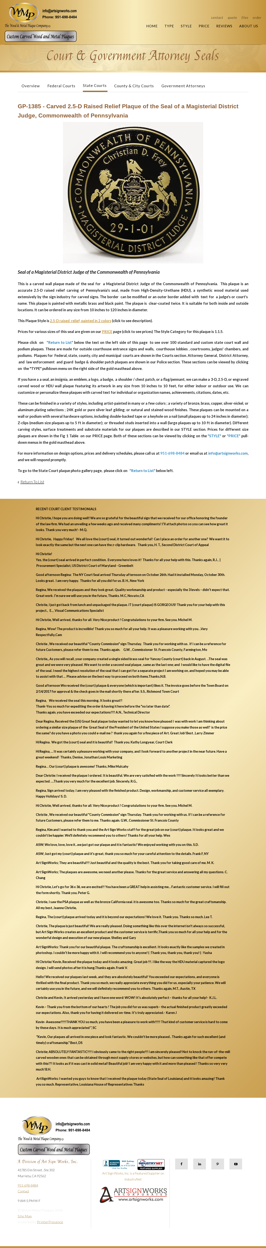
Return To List (32, 481)
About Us (248, 26)
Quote (232, 17)
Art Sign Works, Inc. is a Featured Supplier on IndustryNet (133, 1176)
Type (169, 26)
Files (245, 17)
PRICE (107, 331)
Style (186, 26)
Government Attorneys (183, 85)
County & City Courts (134, 85)
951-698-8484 (28, 1185)
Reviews (224, 26)
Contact (217, 17)
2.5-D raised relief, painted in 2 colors (80, 320)
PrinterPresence (50, 1222)
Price (204, 26)
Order (257, 17)
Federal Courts (61, 85)
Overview (31, 85)
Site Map (25, 1216)
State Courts (95, 85)
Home (152, 26)
